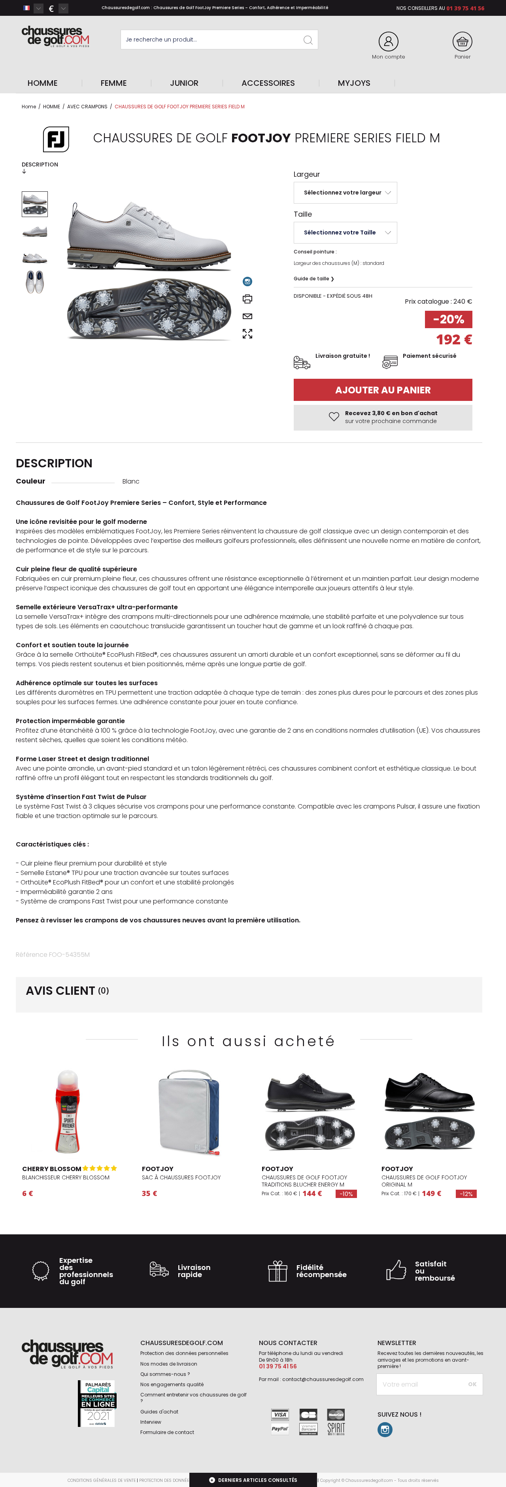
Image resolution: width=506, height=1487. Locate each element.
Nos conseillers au (420, 8)
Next (114, 1112)
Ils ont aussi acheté (249, 1041)
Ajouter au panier (383, 390)
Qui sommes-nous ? (165, 1374)
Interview (150, 1422)
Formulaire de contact (167, 1432)
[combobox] (32, 8)
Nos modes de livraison (168, 1363)
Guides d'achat (159, 1411)
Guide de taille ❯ (314, 278)
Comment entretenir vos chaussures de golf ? (193, 1397)
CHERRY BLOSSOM (51, 1168)
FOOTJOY (158, 1168)
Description (40, 164)
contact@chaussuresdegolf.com (323, 1379)
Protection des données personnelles (184, 1353)
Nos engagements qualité (172, 1384)
